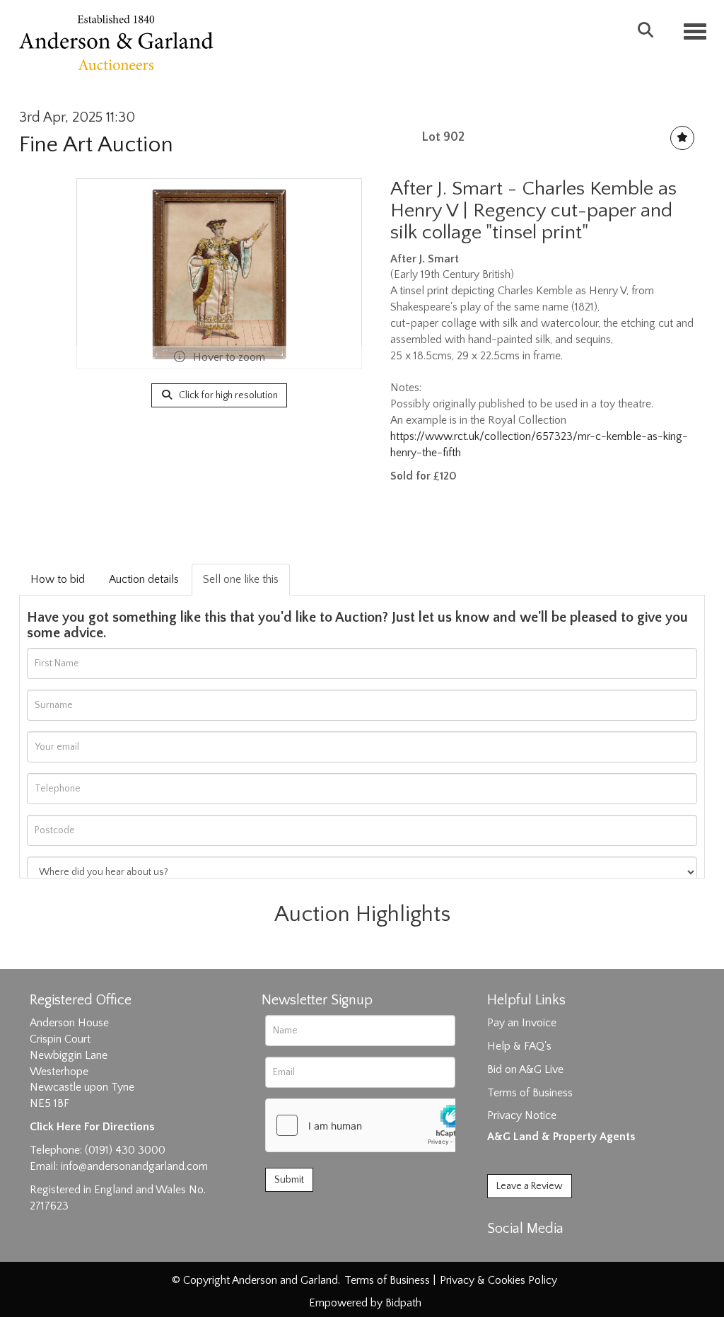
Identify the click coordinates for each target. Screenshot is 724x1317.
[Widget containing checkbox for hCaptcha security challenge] (372, 1125)
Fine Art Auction (96, 144)
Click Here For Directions (92, 1126)
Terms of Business (530, 1092)
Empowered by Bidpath (365, 1302)
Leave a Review (529, 1186)
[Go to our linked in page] (529, 1253)
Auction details (144, 579)
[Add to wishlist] (682, 138)
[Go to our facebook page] (500, 1253)
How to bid (57, 579)
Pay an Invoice (521, 1022)
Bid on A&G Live (525, 1069)
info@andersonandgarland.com (134, 1166)
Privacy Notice (521, 1115)
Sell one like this (241, 579)
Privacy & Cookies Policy (498, 1280)
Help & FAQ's (519, 1046)
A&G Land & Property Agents (561, 1136)
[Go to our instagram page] (559, 1253)
